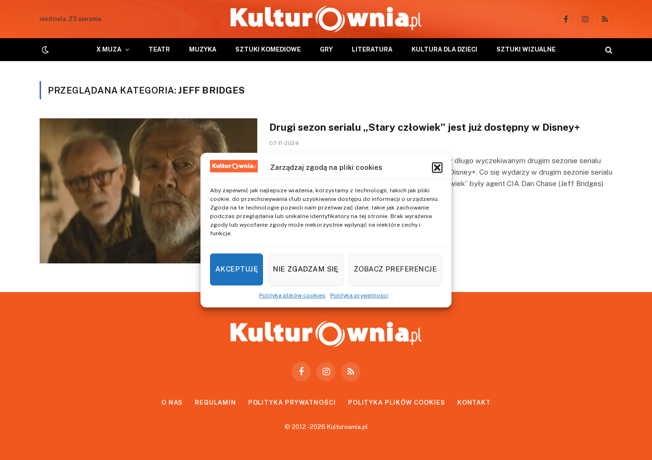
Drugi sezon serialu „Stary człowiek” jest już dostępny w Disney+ (424, 127)
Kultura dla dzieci (444, 49)
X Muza (108, 49)
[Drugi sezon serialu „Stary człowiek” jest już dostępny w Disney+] (148, 190)
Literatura (372, 49)
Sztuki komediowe (268, 49)
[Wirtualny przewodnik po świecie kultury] (326, 19)
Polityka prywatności (359, 295)
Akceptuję (236, 269)
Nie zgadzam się (305, 269)
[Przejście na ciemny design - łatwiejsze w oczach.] (44, 49)
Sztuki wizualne (526, 49)
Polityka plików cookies (292, 295)
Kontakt (474, 402)
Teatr (159, 49)
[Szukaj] (607, 50)
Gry (326, 49)
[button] (437, 167)
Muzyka (202, 49)
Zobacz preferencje (395, 269)
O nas (172, 402)
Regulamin (215, 402)
